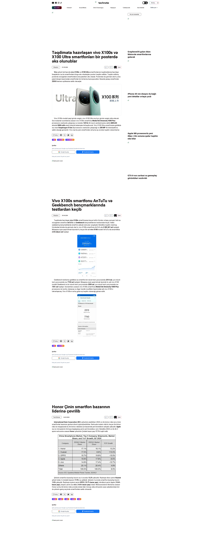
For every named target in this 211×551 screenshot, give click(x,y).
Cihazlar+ (69, 7)
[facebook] (61, 135)
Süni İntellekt (140, 7)
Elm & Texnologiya (98, 7)
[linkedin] (72, 135)
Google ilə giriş (65, 152)
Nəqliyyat (113, 7)
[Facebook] (56, 3)
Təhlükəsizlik (126, 7)
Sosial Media (82, 7)
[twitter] (64, 135)
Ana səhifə (57, 7)
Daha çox (153, 7)
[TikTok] (61, 3)
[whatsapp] (68, 135)
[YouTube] (53, 3)
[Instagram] (58, 3)
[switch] (145, 2)
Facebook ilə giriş (88, 152)
